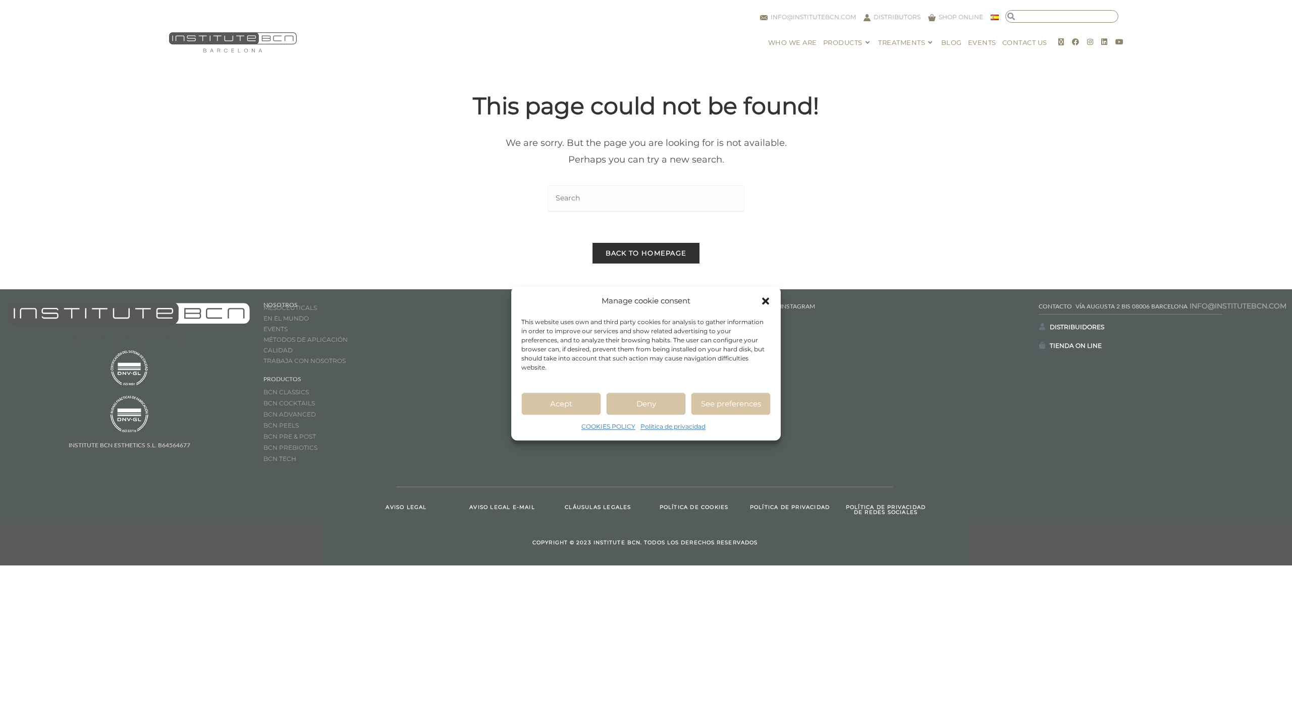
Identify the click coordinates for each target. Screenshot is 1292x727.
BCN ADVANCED (289, 414)
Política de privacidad (673, 426)
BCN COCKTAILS (289, 403)
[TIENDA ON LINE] (1042, 345)
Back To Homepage (646, 253)
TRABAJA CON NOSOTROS (304, 361)
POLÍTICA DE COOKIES (694, 507)
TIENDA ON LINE (1076, 345)
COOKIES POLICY (608, 426)
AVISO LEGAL (406, 507)
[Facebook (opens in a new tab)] (1075, 41)
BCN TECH (279, 458)
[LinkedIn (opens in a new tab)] (1104, 41)
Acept (561, 403)
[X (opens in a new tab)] (1061, 41)
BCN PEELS (281, 425)
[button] (766, 301)
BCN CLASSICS (286, 392)
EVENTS (275, 329)
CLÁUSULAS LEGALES (598, 507)
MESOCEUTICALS (290, 307)
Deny (646, 403)
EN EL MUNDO (286, 318)
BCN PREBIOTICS (290, 447)
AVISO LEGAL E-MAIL (502, 507)
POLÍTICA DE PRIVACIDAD (790, 507)
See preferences (731, 403)
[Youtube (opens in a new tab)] (1119, 41)
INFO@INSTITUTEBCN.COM (1238, 305)
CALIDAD (278, 350)
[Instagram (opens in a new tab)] (1090, 41)
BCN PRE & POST (289, 436)
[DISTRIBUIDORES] (1042, 326)
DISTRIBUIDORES (1077, 327)
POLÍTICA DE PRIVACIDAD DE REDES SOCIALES (886, 509)
